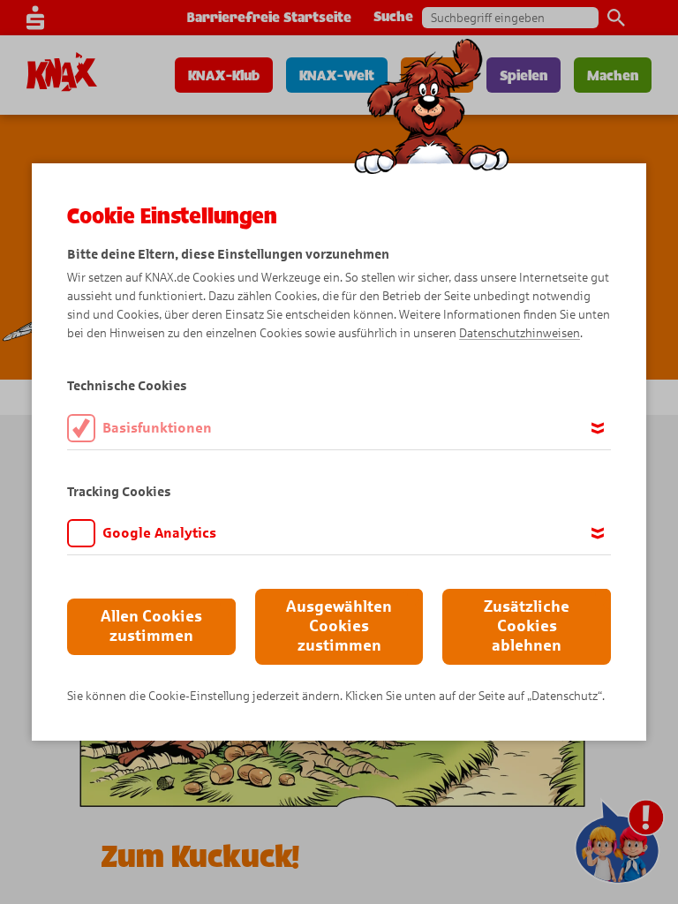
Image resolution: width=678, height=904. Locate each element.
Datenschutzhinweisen (519, 333)
